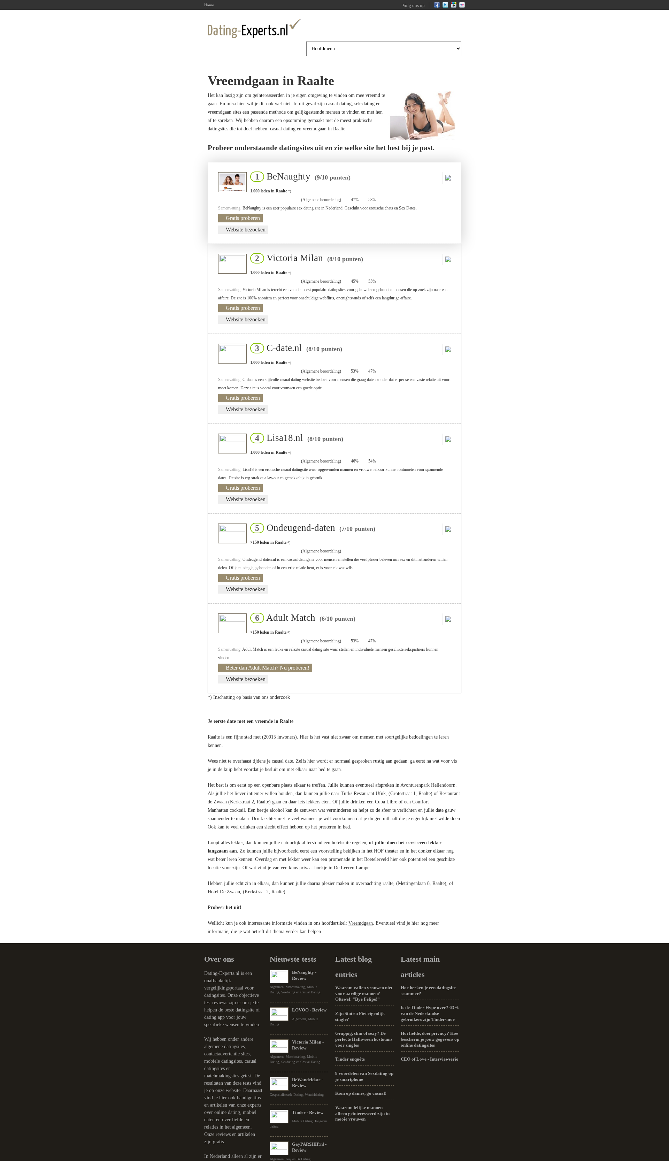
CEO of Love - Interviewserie (429, 1059)
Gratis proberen (243, 218)
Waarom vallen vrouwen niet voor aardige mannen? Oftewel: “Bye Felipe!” (363, 993)
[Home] (254, 28)
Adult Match (303, 617)
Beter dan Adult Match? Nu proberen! (267, 668)
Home (209, 5)
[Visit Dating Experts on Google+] (453, 6)
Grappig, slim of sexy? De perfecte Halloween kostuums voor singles (363, 1039)
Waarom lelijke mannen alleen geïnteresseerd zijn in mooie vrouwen (362, 1113)
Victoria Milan (307, 258)
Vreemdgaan (360, 923)
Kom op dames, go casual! (360, 1093)
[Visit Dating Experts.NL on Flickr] (462, 6)
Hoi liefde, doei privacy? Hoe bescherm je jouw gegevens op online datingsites (430, 1039)
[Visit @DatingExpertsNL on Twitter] (445, 6)
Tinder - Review (307, 1112)
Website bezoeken (246, 229)
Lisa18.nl (297, 438)
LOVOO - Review (309, 1010)
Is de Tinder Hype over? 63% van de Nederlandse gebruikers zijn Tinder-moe (430, 1013)
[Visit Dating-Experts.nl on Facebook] (437, 6)
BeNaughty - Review (304, 975)
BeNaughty (301, 176)
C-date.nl (296, 348)
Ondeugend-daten (313, 527)
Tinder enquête (350, 1059)
